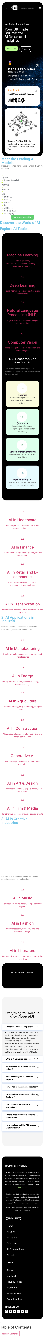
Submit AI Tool (14, 1299)
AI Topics (12, 1237)
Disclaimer (12, 1287)
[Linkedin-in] (14, 1311)
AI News (11, 1231)
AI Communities (15, 1249)
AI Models (12, 1243)
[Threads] (26, 1311)
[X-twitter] (22, 1311)
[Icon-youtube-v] (18, 1311)
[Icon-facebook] (10, 1311)
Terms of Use (14, 1293)
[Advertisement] (22, 850)
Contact (21, 1187)
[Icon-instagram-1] (6, 1311)
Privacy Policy (14, 1281)
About (10, 1270)
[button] (6, 8)
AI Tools (11, 1254)
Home (10, 1225)
